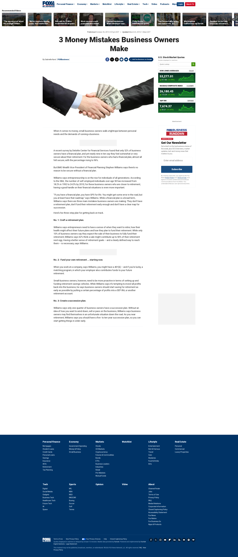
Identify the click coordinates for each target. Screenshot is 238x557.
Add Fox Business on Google (142, 59)
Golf (70, 506)
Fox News (152, 515)
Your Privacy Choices (93, 539)
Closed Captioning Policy (157, 509)
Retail (98, 470)
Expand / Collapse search (174, 4)
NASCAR (72, 498)
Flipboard (170, 540)
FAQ (150, 501)
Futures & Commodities (105, 455)
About (151, 484)
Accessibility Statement (157, 512)
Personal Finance (65, 4)
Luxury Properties (182, 452)
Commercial (179, 449)
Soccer (71, 503)
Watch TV (190, 4)
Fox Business (49, 4)
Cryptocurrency (102, 452)
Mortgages (47, 446)
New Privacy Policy (72, 539)
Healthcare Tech (49, 501)
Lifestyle (119, 4)
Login (180, 4)
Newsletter (184, 540)
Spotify (189, 540)
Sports (72, 484)
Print (121, 59)
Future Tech (47, 503)
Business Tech (48, 498)
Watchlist (107, 4)
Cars (150, 455)
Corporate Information (157, 506)
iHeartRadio (193, 540)
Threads (117, 59)
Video (154, 4)
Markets (94, 4)
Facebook (107, 59)
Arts (150, 464)
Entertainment (154, 446)
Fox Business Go (154, 521)
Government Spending (78, 446)
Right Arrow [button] (233, 19)
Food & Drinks (153, 461)
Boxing (71, 501)
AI (43, 506)
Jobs (150, 492)
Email (126, 59)
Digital (45, 489)
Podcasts (164, 4)
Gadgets (46, 495)
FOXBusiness (63, 59)
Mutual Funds (101, 476)
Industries (99, 467)
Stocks (98, 446)
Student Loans (48, 449)
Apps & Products (154, 524)
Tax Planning (48, 470)
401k (44, 464)
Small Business (75, 452)
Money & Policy (75, 449)
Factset (116, 542)
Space (45, 509)
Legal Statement (71, 544)
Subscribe (177, 169)
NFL (70, 489)
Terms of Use (182, 178)
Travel (150, 452)
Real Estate (132, 4)
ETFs (97, 461)
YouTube (165, 540)
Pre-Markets (100, 473)
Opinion (99, 484)
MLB (71, 495)
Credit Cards (47, 452)
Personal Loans (49, 455)
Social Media (48, 492)
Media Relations (154, 503)
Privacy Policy (169, 178)
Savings (46, 458)
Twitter (112, 59)
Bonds (98, 458)
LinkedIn (175, 540)
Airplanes (152, 458)
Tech (145, 4)
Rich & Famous (154, 449)
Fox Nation (152, 518)
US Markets (100, 449)
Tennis (71, 509)
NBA (71, 492)
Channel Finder (154, 489)
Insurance (46, 461)
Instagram (160, 540)
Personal (178, 446)
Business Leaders (102, 464)
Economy (81, 4)
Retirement (47, 467)
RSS (179, 540)
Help (105, 539)
